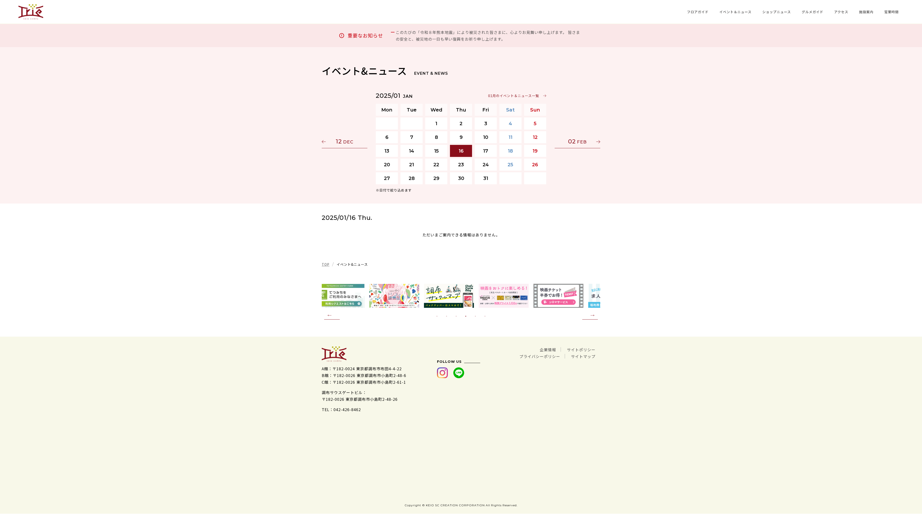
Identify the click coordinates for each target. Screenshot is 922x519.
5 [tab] (475, 316)
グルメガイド (812, 11)
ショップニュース (776, 11)
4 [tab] (465, 316)
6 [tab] (485, 316)
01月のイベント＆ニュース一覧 (513, 95)
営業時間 (891, 11)
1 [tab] (437, 316)
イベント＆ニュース (735, 11)
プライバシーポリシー (539, 356)
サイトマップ (583, 356)
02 (577, 141)
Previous (332, 314)
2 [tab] (446, 316)
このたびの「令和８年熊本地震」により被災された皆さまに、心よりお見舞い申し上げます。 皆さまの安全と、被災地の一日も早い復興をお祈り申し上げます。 (488, 35)
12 (344, 141)
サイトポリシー (581, 349)
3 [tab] (456, 316)
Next (590, 314)
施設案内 (866, 11)
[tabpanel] (461, 296)
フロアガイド (698, 11)
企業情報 (548, 349)
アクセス (841, 11)
